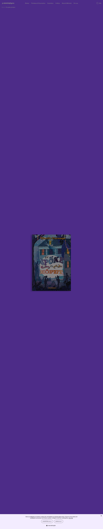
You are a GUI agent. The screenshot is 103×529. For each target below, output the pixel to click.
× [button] (101, 515)
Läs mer (71, 518)
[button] (51, 525)
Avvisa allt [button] (58, 521)
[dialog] (51, 264)
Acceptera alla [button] (47, 521)
